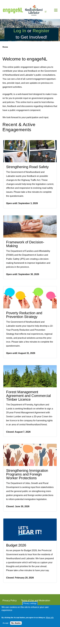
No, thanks (16, 623)
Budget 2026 (16, 545)
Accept (5, 623)
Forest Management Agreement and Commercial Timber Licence (28, 395)
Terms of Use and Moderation (35, 600)
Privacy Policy (10, 600)
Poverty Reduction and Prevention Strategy (24, 315)
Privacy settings (30, 603)
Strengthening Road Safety (27, 167)
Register (41, 30)
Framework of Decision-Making (25, 244)
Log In (20, 30)
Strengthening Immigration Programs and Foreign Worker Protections (27, 474)
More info (50, 617)
